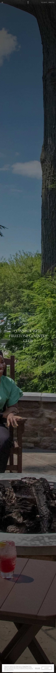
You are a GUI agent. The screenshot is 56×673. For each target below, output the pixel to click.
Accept (47, 668)
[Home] (28, 2)
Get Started (44, 2)
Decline (37, 668)
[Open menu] (2, 2)
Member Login (51, 2)
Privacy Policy (25, 666)
